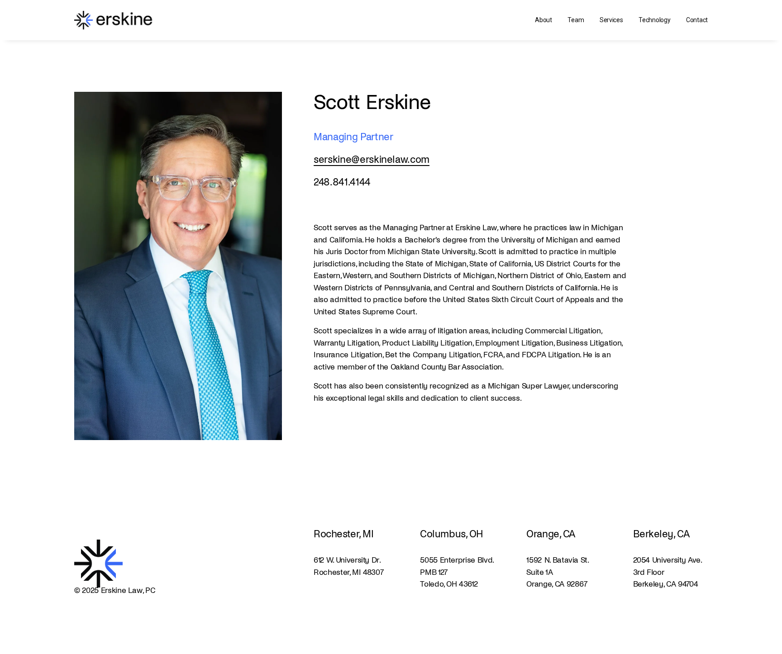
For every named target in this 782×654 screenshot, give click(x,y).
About (543, 20)
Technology (654, 20)
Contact (697, 20)
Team (575, 20)
